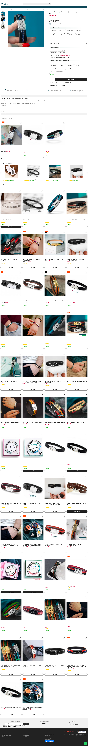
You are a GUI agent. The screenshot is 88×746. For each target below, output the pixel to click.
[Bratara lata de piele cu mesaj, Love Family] (26, 29)
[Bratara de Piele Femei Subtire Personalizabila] (77, 366)
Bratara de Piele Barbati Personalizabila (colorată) (10, 423)
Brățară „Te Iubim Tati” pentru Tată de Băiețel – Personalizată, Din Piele (33, 301)
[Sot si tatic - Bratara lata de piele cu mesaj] (55, 135)
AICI (4, 98)
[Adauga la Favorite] (20, 122)
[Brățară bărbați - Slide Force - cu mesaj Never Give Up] (77, 326)
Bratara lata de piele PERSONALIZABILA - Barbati (32, 150)
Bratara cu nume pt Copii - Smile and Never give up (55, 219)
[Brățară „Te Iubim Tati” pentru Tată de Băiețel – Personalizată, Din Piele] (33, 285)
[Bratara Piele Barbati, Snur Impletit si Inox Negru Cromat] (33, 171)
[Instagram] (45, 723)
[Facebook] (42, 723)
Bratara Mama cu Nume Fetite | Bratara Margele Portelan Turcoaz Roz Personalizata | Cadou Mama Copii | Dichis (33, 586)
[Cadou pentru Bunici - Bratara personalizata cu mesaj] (55, 407)
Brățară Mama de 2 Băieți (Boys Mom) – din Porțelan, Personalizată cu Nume (32, 463)
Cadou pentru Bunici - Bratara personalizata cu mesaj (55, 423)
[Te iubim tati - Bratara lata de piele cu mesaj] (33, 407)
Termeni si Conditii (5, 734)
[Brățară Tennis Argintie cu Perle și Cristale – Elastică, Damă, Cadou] (11, 204)
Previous (3, 11)
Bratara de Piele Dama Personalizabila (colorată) (53, 545)
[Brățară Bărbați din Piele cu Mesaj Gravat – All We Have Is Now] (55, 366)
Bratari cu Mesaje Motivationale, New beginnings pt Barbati (31, 625)
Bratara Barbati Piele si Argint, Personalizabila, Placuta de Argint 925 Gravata (9, 545)
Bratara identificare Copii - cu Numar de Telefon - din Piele (31, 260)
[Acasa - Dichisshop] (6, 4)
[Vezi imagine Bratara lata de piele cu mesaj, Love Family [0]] (3, 14)
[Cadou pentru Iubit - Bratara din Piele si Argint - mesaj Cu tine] (55, 171)
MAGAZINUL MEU (5, 730)
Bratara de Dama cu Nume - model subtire (54, 259)
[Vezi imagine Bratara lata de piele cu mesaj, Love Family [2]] (3, 23)
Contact (3, 737)
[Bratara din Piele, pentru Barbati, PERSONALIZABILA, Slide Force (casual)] (55, 488)
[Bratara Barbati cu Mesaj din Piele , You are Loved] (77, 488)
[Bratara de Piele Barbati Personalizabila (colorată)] (11, 407)
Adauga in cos (71, 79)
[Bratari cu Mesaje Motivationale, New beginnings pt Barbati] (33, 610)
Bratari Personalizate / (12, 9)
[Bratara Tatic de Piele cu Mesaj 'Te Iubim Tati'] (11, 692)
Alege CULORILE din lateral (55, 40)
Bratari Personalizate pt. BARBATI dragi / (23, 9)
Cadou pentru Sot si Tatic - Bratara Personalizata (9, 260)
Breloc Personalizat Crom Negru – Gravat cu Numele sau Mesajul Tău (16, 179)
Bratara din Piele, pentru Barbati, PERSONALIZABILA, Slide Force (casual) (53, 504)
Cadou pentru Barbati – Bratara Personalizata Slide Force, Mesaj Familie (76, 219)
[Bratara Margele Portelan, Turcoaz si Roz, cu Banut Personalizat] (11, 448)
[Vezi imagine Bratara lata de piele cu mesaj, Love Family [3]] (3, 27)
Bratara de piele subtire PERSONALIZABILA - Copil (32, 341)
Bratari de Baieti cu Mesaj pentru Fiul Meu (10, 381)
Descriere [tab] (3, 96)
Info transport (25, 737)
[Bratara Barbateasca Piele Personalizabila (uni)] (77, 285)
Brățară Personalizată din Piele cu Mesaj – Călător (54, 585)
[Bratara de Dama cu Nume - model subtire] (55, 244)
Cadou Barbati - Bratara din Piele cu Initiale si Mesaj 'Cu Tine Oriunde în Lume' (11, 666)
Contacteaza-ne (50, 741)
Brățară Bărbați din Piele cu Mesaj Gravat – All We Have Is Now (55, 382)
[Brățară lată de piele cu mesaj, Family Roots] (11, 135)
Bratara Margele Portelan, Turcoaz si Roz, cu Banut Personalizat (11, 463)
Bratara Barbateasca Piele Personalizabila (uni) (76, 301)
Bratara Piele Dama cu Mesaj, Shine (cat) (75, 422)
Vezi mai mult (3, 111)
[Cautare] (50, 4)
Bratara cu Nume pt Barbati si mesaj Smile (54, 340)
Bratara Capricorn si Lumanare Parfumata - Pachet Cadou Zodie (32, 708)
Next (3, 29)
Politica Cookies (4, 736)
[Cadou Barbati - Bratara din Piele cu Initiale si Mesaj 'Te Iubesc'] (11, 285)
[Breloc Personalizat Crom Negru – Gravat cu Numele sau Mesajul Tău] (11, 171)
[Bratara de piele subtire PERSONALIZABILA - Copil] (33, 326)
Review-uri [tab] (4, 113)
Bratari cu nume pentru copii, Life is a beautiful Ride (9, 625)
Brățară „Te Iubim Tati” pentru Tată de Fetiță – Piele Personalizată (11, 504)
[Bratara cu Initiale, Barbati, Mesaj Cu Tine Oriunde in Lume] (55, 610)
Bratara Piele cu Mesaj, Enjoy (73, 585)
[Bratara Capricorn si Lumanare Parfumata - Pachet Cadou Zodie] (33, 692)
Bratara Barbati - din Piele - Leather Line (76, 625)
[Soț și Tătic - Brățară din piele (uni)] (77, 448)
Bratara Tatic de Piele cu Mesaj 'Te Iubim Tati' (11, 707)
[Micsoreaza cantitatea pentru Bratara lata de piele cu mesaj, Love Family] (53, 80)
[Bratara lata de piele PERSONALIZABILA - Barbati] (33, 135)
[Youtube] (44, 723)
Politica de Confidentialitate (11, 726)
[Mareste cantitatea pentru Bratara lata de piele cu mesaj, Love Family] (53, 78)
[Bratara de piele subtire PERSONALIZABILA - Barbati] (11, 326)
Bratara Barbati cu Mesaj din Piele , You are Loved (76, 504)
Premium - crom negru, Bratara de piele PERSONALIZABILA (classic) (75, 260)
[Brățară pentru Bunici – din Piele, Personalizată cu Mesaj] (77, 529)
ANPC (24, 740)
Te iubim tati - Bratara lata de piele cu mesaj (33, 422)
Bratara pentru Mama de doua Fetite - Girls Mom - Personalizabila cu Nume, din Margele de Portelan (11, 586)
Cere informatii (62, 85)
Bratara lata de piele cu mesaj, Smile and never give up (32, 666)
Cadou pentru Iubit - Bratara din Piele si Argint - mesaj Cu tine (57, 179)
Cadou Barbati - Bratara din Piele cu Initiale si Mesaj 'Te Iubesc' (11, 301)
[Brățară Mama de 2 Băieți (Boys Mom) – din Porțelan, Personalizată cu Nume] (33, 448)
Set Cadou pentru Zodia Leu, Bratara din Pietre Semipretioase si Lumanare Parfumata (32, 545)
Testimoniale (25, 736)
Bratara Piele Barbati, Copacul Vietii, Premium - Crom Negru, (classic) (55, 666)
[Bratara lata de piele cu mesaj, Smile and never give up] (33, 651)
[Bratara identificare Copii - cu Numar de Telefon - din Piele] (33, 244)
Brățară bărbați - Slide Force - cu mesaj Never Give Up (77, 341)
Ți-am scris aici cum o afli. (65, 55)
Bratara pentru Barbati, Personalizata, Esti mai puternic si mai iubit (55, 301)
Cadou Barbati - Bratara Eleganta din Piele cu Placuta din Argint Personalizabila (33, 382)
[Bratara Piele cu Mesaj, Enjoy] (77, 570)
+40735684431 (73, 722)
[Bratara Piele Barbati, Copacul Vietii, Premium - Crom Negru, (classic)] (55, 651)
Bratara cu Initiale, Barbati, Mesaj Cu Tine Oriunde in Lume (54, 625)
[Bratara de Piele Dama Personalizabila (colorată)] (55, 529)
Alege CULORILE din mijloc (55, 43)
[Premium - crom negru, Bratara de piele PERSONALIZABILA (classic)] (76, 171)
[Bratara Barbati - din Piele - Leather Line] (77, 610)
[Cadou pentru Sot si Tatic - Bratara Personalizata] (11, 244)
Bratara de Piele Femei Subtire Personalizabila (77, 381)
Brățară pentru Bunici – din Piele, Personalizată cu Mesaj (74, 545)
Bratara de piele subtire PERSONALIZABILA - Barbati (10, 341)
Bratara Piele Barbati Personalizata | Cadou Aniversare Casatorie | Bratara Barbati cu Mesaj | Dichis (77, 666)
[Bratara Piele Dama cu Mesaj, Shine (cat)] (77, 407)
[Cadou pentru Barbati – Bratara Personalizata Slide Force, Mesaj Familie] (77, 204)
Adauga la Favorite (53, 85)
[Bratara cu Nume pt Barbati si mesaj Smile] (55, 326)
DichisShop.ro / (3, 9)
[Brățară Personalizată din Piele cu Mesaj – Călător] (55, 570)
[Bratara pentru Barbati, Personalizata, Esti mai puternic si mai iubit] (55, 285)
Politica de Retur (26, 735)
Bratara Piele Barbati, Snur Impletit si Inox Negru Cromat (34, 179)
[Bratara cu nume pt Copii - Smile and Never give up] (55, 204)
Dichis (50, 13)
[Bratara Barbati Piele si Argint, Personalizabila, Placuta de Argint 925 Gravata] (11, 529)
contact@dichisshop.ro (73, 724)
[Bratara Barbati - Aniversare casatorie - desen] (55, 448)
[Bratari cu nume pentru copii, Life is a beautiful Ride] (11, 610)
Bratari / (7, 9)
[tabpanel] (26, 29)
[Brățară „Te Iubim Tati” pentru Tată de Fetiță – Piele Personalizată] (11, 488)
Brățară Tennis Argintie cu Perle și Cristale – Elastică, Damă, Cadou (10, 219)
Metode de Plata (26, 734)
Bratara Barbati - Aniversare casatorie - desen (54, 463)
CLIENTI (24, 730)
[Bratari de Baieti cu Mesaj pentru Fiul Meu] (11, 366)
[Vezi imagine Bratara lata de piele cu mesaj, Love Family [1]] (3, 18)
